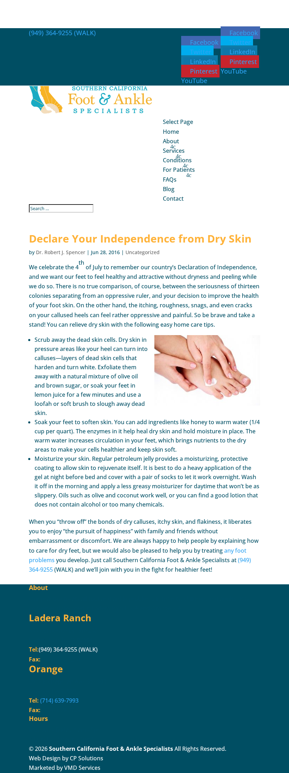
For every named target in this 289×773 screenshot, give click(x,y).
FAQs (170, 179)
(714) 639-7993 (59, 700)
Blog (168, 189)
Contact (173, 198)
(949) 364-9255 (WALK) (62, 33)
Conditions (177, 160)
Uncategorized (142, 252)
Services (174, 151)
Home (171, 132)
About (171, 141)
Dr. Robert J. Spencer (60, 252)
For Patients (179, 170)
